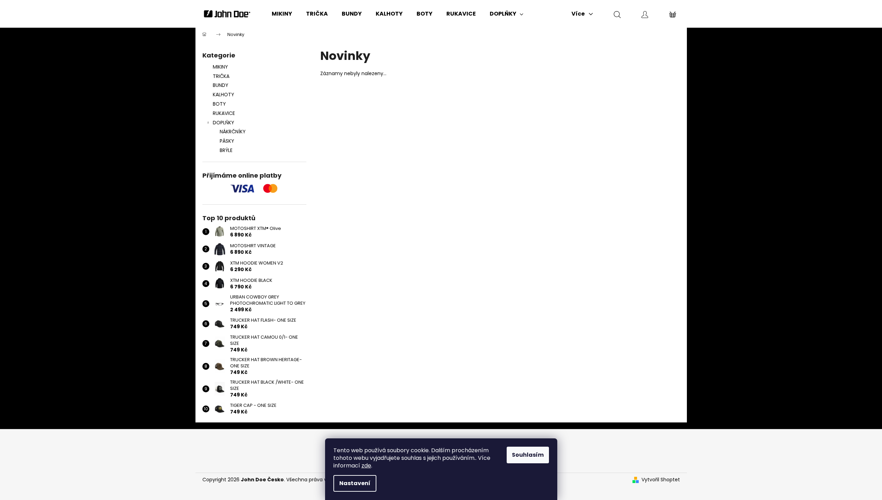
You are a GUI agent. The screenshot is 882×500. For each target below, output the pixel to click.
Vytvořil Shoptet (660, 479)
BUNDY (220, 85)
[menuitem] (282, 14)
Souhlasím (528, 455)
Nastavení (354, 483)
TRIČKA (221, 76)
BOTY (219, 103)
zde (366, 466)
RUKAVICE (224, 113)
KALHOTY (223, 94)
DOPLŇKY (223, 122)
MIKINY (220, 66)
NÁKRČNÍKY (233, 131)
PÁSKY (227, 140)
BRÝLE (226, 150)
